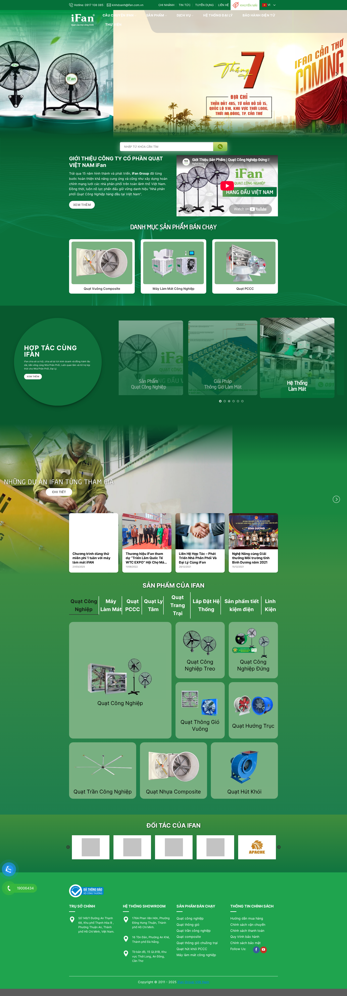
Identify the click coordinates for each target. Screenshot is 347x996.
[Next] (336, 75)
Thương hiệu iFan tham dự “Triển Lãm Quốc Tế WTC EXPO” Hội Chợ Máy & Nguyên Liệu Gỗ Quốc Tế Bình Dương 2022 (146, 560)
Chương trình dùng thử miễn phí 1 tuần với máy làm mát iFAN (91, 560)
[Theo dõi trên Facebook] (256, 951)
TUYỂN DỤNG (204, 5)
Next (279, 849)
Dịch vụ (184, 15)
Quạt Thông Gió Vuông (200, 727)
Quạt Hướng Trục (253, 728)
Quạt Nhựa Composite (173, 793)
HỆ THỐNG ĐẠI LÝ (218, 15)
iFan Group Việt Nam (193, 984)
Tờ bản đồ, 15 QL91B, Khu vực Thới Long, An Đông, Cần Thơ (149, 958)
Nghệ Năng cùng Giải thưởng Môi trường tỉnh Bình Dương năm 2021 (250, 560)
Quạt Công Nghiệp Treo (200, 667)
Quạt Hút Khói (244, 793)
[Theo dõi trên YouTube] (263, 951)
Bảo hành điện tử (259, 15)
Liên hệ (223, 5)
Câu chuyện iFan (118, 15)
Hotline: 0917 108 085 (88, 5)
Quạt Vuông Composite (102, 291)
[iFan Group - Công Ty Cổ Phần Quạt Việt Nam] (83, 20)
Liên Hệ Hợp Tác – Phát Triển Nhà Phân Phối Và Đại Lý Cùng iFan (198, 560)
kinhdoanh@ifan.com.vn (127, 5)
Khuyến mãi (248, 5)
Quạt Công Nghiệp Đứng (253, 667)
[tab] (84, 607)
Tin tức (185, 5)
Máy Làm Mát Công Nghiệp (173, 291)
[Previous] (10, 75)
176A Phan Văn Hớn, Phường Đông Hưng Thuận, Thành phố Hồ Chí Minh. (151, 924)
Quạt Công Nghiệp (120, 705)
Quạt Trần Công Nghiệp (102, 793)
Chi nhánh (166, 5)
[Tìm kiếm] (220, 148)
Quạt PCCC (245, 291)
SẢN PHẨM (155, 15)
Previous (68, 849)
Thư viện (113, 24)
